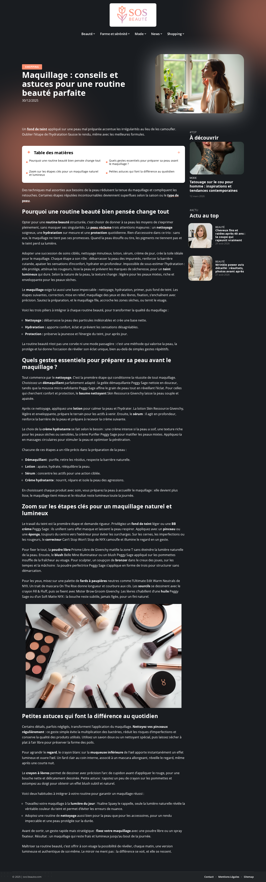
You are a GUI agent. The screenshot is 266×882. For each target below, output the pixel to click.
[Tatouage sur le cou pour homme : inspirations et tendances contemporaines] (217, 158)
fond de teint (37, 129)
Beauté (220, 227)
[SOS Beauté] (133, 15)
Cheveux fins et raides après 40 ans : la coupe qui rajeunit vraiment (230, 235)
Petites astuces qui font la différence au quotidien (141, 171)
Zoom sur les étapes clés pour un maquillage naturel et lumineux (63, 173)
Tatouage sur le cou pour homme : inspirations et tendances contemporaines (214, 186)
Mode (193, 178)
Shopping (32, 66)
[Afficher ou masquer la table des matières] (126, 152)
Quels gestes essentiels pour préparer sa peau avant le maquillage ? (143, 162)
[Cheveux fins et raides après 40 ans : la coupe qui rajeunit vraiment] (200, 235)
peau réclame (100, 227)
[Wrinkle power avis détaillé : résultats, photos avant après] (200, 268)
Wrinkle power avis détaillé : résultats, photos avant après (229, 268)
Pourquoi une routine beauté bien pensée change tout (64, 160)
